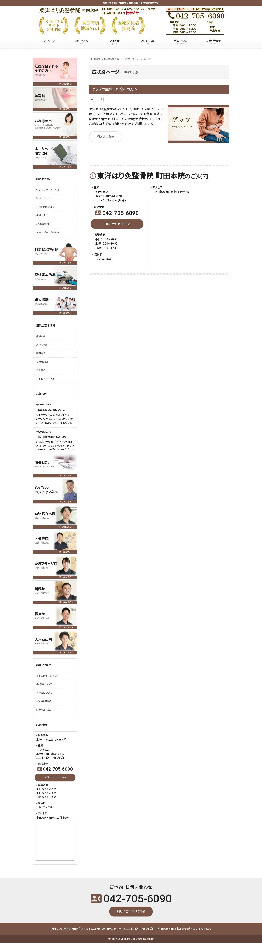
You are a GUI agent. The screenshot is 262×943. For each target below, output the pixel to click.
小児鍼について (44, 684)
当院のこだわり (44, 198)
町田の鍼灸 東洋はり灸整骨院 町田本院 (137, 939)
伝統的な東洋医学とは (47, 190)
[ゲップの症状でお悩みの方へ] (198, 124)
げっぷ (98, 99)
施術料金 (115, 42)
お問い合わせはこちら (117, 224)
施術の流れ (81, 42)
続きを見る (105, 136)
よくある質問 (42, 224)
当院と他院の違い (45, 207)
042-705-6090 (117, 213)
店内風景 (40, 353)
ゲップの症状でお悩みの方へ (114, 89)
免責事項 (40, 370)
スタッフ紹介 (147, 42)
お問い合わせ (213, 42)
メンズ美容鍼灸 (43, 701)
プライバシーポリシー (46, 378)
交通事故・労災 (43, 709)
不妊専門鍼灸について (47, 676)
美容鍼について (44, 693)
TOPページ (48, 42)
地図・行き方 (180, 42)
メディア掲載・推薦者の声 (48, 232)
